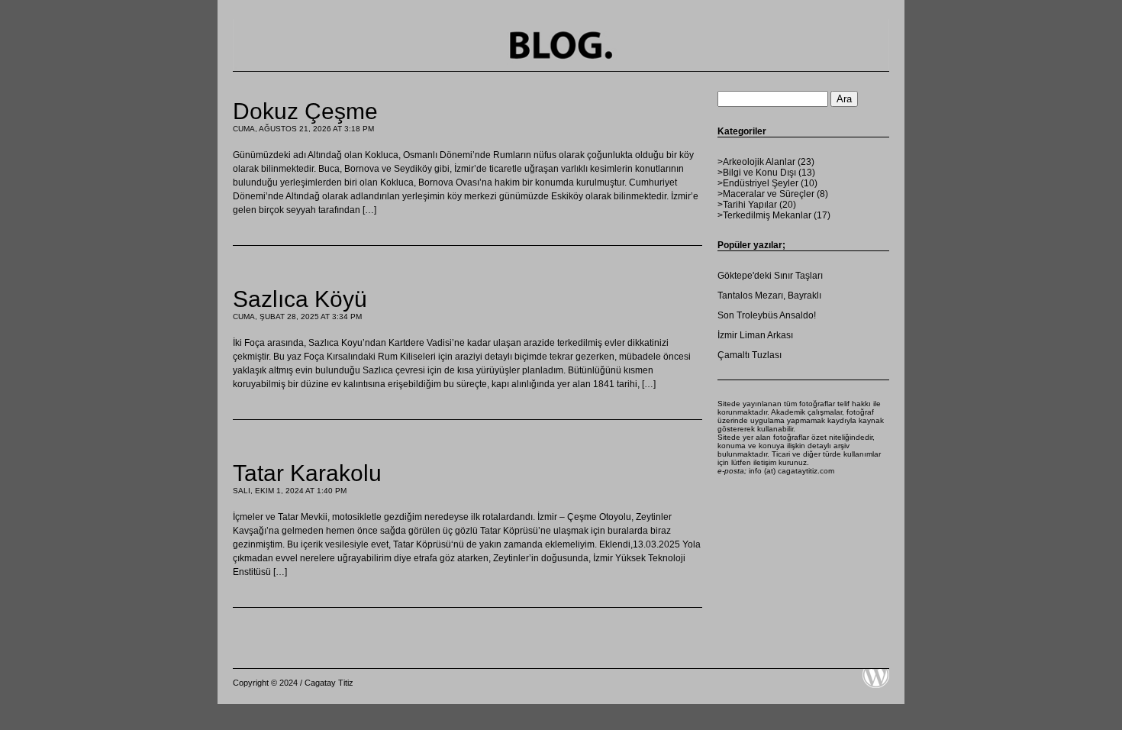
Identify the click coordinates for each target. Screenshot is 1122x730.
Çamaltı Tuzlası (749, 355)
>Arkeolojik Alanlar (756, 162)
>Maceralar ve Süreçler (765, 194)
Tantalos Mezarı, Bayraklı (769, 295)
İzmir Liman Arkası (755, 335)
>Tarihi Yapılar (747, 204)
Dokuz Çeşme (305, 111)
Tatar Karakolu (307, 473)
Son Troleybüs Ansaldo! (766, 315)
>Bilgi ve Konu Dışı (756, 172)
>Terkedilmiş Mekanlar (764, 215)
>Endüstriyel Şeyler (757, 183)
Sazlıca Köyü (300, 299)
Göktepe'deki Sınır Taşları (770, 275)
